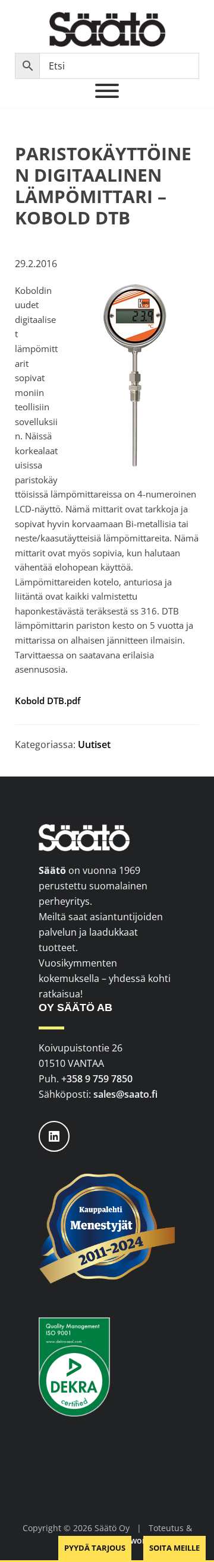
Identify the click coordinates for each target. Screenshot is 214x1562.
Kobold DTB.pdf (47, 700)
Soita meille (174, 1547)
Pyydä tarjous (94, 1547)
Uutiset (94, 744)
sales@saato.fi (125, 1094)
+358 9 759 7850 (97, 1078)
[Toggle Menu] (107, 91)
